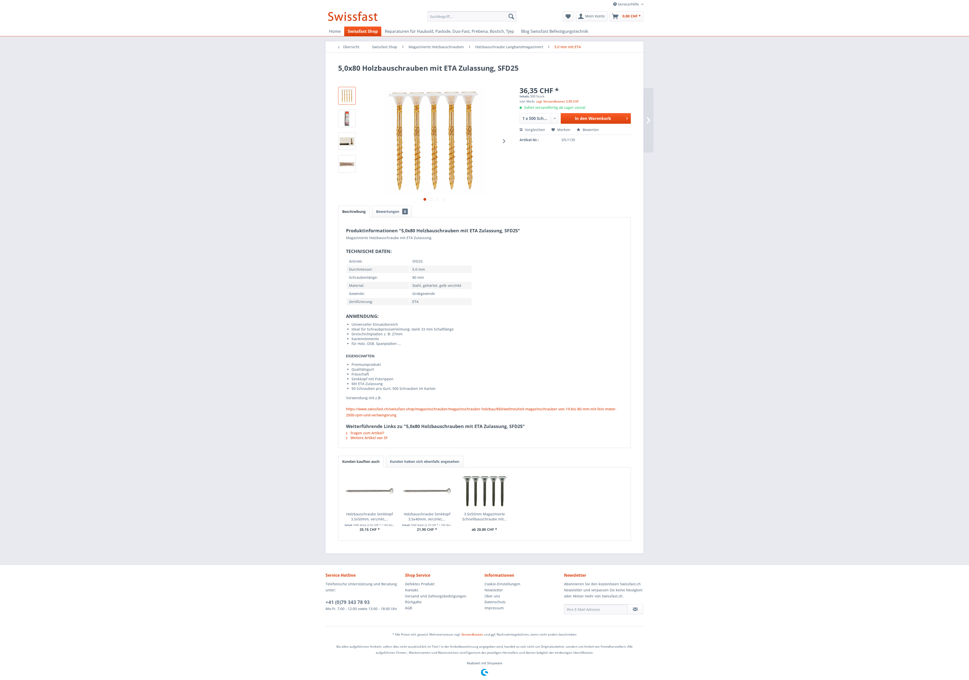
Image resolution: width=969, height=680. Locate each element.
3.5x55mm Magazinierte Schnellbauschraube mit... (484, 516)
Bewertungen (391, 211)
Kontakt (411, 590)
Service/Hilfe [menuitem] (628, 4)
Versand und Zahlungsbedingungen (435, 596)
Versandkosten (472, 634)
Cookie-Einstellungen (502, 584)
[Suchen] (511, 16)
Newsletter (493, 590)
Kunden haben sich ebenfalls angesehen (424, 461)
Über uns (492, 596)
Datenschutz (495, 601)
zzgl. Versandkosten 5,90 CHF (557, 101)
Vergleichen (534, 129)
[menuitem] (472, 16)
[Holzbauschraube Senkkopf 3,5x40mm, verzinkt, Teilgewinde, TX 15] (427, 491)
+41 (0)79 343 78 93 (348, 602)
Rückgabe (413, 601)
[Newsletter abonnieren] (635, 609)
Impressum (494, 608)
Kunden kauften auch (361, 461)
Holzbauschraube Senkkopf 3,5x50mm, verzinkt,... (369, 516)
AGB (408, 608)
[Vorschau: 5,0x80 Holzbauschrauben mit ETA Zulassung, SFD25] (347, 96)
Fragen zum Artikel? (366, 433)
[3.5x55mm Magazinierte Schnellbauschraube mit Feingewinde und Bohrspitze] (484, 491)
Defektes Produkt (420, 584)
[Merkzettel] (568, 16)
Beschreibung (354, 211)
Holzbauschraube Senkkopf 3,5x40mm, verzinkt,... (427, 516)
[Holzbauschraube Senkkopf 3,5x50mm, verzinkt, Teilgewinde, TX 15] (370, 491)
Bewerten (590, 129)
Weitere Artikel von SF (368, 437)
